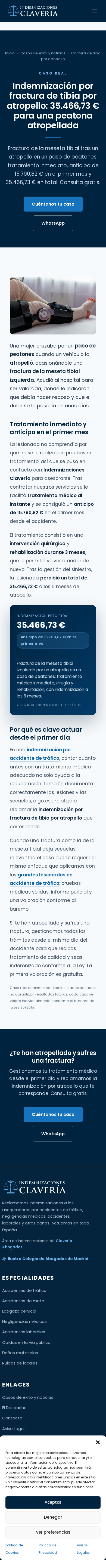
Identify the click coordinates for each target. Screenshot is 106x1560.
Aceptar (53, 1502)
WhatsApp (53, 223)
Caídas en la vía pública (26, 1342)
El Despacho (14, 1407)
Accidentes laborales (23, 1332)
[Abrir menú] (94, 11)
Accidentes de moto (23, 1301)
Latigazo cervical (19, 1311)
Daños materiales (20, 1353)
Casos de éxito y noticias (43, 53)
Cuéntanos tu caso (53, 204)
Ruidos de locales (20, 1363)
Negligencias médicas (24, 1321)
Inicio (10, 53)
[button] (98, 1442)
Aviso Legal (13, 1428)
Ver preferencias (53, 1532)
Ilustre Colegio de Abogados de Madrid (48, 1258)
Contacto (12, 1418)
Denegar (53, 1517)
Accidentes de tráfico (24, 1290)
